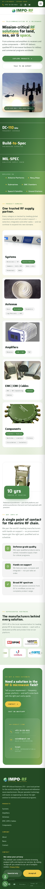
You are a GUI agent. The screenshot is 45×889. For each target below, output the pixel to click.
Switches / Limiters (15, 438)
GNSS (20, 270)
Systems (10, 257)
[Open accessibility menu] (5, 876)
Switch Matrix (28, 262)
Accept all (32, 873)
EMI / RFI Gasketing (15, 391)
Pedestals (10, 270)
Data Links (30, 266)
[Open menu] (40, 3)
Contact (11, 704)
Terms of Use (33, 884)
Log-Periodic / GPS (14, 313)
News (4, 841)
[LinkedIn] (25, 4)
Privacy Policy (14, 867)
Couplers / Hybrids (14, 434)
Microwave (18, 309)
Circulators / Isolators (16, 442)
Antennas (11, 304)
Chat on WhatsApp (16, 712)
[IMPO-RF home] (23, 10)
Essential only (13, 873)
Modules (10, 352)
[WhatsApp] (21, 4)
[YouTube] (29, 4)
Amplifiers (11, 347)
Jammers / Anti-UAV (14, 266)
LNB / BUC (20, 352)
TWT (29, 352)
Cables (9, 395)
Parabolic (29, 309)
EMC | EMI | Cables (16, 386)
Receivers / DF (13, 262)
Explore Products (21, 59)
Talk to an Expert (22, 66)
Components (13, 429)
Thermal (30, 391)
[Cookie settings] (5, 884)
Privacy (22, 884)
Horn (8, 309)
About (4, 837)
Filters (30, 438)
